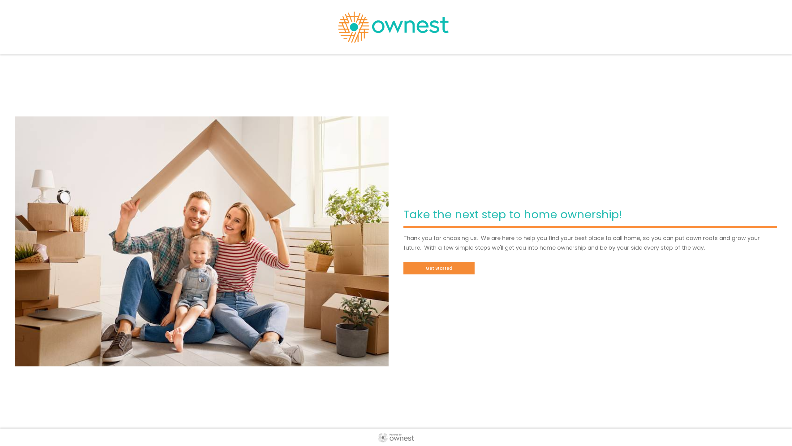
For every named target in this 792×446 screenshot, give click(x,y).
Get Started (439, 268)
